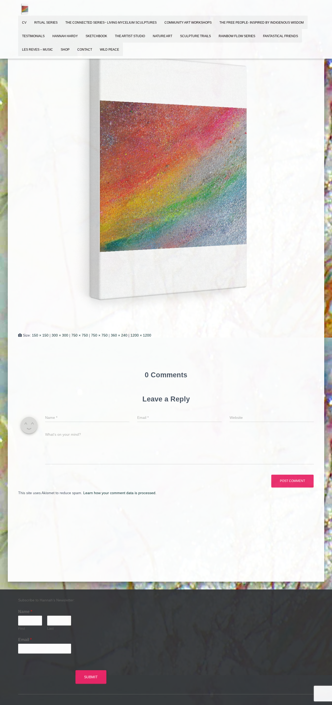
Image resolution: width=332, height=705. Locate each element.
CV (24, 22)
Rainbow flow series (237, 36)
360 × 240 (119, 335)
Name (25, 611)
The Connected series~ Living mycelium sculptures (111, 22)
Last (50, 628)
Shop (65, 49)
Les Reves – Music (37, 49)
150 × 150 (40, 335)
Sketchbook (96, 36)
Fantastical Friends (280, 36)
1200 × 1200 (140, 335)
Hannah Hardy (65, 36)
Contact (84, 49)
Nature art (162, 36)
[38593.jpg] (166, 176)
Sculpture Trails (195, 36)
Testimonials (33, 36)
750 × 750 (79, 335)
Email (25, 639)
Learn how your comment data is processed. (119, 493)
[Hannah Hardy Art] (24, 9)
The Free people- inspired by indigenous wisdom (261, 22)
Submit (91, 677)
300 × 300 (60, 335)
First (21, 628)
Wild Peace (109, 49)
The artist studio (130, 36)
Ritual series (46, 22)
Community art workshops (188, 22)
